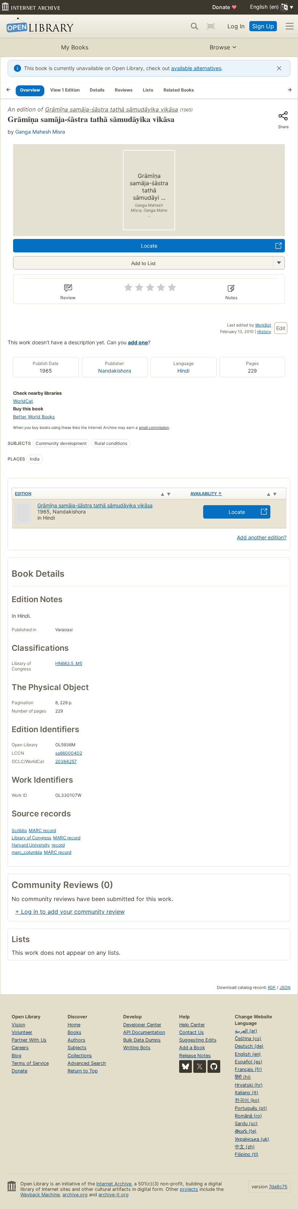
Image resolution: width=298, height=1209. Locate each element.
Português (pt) (251, 1108)
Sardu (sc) (246, 1123)
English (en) (248, 1054)
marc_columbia (27, 852)
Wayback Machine (40, 1194)
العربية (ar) (246, 1031)
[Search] (194, 26)
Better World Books (34, 416)
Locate (149, 246)
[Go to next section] (290, 90)
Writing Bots (136, 1047)
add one (138, 342)
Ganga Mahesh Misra (40, 132)
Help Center (192, 1024)
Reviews (124, 90)
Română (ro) (248, 1116)
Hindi (183, 371)
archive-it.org (113, 1194)
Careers (20, 1047)
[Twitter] (199, 1066)
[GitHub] (214, 1066)
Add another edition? (261, 537)
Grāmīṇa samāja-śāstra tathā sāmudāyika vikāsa (111, 109)
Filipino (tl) (246, 1154)
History (264, 331)
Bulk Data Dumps (142, 1040)
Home (74, 1024)
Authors (76, 1040)
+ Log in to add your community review (70, 911)
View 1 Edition (65, 90)
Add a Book (192, 1047)
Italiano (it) (246, 1092)
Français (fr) (248, 1069)
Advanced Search (87, 1063)
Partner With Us (29, 1040)
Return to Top (83, 1071)
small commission (154, 427)
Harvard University (31, 845)
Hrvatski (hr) (249, 1085)
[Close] (279, 68)
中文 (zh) (245, 1146)
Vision (18, 1024)
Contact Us (191, 1032)
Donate (224, 7)
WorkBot (263, 325)
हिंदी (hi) (243, 1077)
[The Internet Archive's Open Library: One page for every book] (38, 26)
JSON (284, 987)
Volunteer (22, 1032)
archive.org (75, 1194)
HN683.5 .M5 (68, 663)
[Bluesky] (185, 1066)
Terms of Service (30, 1063)
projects (189, 1189)
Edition (23, 493)
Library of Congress (31, 837)
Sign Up (263, 26)
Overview (30, 90)
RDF (272, 987)
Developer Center (142, 1024)
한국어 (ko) (247, 1100)
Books (74, 1032)
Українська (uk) (252, 1139)
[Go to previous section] (8, 90)
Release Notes (195, 1055)
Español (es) (248, 1061)
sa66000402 (68, 753)
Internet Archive (113, 1183)
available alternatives (196, 68)
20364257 (66, 761)
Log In (236, 26)
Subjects (77, 1047)
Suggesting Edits (198, 1040)
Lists (148, 90)
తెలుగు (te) (246, 1131)
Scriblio (19, 830)
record (58, 845)
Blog (16, 1055)
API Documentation (144, 1032)
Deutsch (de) (249, 1046)
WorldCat (23, 401)
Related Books (179, 90)
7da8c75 (278, 1186)
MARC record (42, 830)
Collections (80, 1055)
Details (97, 90)
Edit (280, 328)
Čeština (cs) (248, 1038)
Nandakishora (114, 371)
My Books (74, 47)
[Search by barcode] (211, 26)
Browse (220, 47)
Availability (206, 493)
